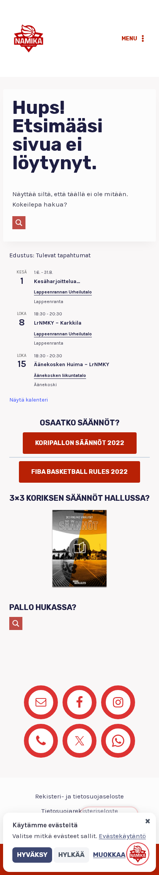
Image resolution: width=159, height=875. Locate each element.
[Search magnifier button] (18, 222)
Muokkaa (109, 854)
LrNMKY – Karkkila (57, 323)
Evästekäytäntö (122, 836)
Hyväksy (32, 854)
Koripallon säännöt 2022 (79, 443)
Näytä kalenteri (28, 400)
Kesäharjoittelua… (57, 281)
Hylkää (71, 854)
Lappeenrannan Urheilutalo (63, 292)
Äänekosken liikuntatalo (60, 375)
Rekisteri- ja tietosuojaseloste (79, 796)
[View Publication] (79, 548)
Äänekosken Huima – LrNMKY (71, 364)
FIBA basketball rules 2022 (79, 471)
